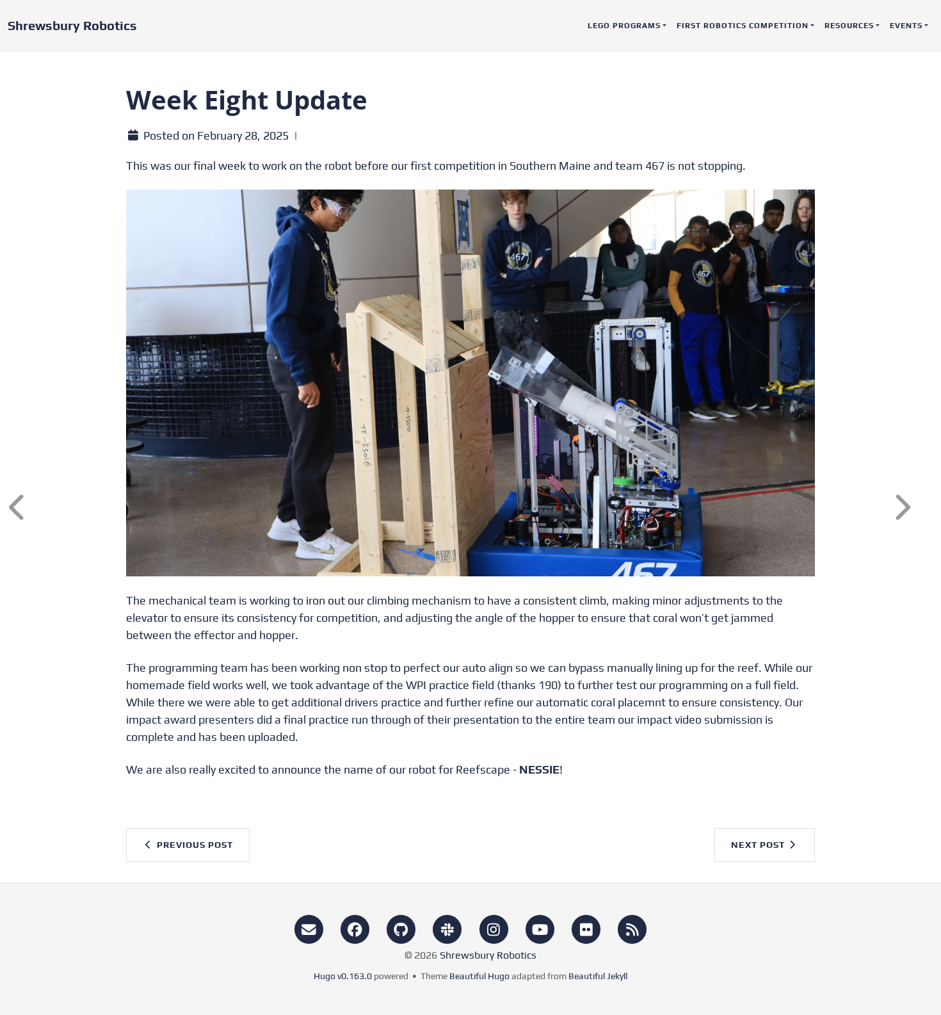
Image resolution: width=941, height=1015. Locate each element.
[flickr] (586, 928)
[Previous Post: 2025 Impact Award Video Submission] (29, 507)
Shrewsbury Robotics (72, 25)
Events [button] (906, 25)
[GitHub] (401, 928)
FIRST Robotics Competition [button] (742, 25)
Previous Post (193, 845)
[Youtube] (540, 928)
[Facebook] (355, 928)
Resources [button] (849, 25)
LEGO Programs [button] (624, 25)
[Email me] (308, 928)
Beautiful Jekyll (597, 976)
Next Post (759, 845)
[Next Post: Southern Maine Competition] (912, 507)
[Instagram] (493, 928)
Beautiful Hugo (479, 976)
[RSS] (632, 928)
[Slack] (447, 928)
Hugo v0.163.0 (343, 976)
